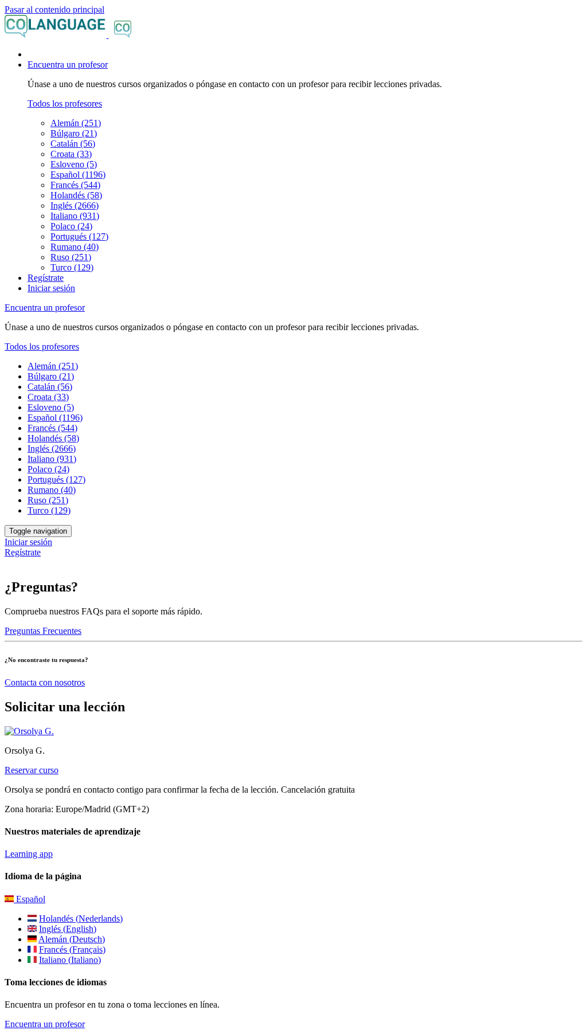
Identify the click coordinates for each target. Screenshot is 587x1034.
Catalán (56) (72, 143)
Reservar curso (31, 770)
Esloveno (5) (73, 164)
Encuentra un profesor (45, 1024)
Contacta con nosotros (45, 682)
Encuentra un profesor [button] (68, 64)
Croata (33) (71, 154)
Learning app (29, 854)
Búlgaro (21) (73, 133)
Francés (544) (75, 185)
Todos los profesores (65, 103)
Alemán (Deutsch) (71, 939)
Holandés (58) (76, 195)
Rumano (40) (74, 247)
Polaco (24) (71, 226)
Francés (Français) (72, 949)
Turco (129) (71, 267)
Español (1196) (77, 174)
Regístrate (46, 278)
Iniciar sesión (51, 288)
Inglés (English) (67, 929)
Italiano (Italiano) (70, 960)
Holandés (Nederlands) (81, 918)
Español (29, 899)
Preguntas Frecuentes (43, 631)
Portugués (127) (79, 236)
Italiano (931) (74, 216)
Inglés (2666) (74, 205)
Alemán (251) (75, 123)
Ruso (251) (70, 257)
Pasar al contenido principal (54, 9)
